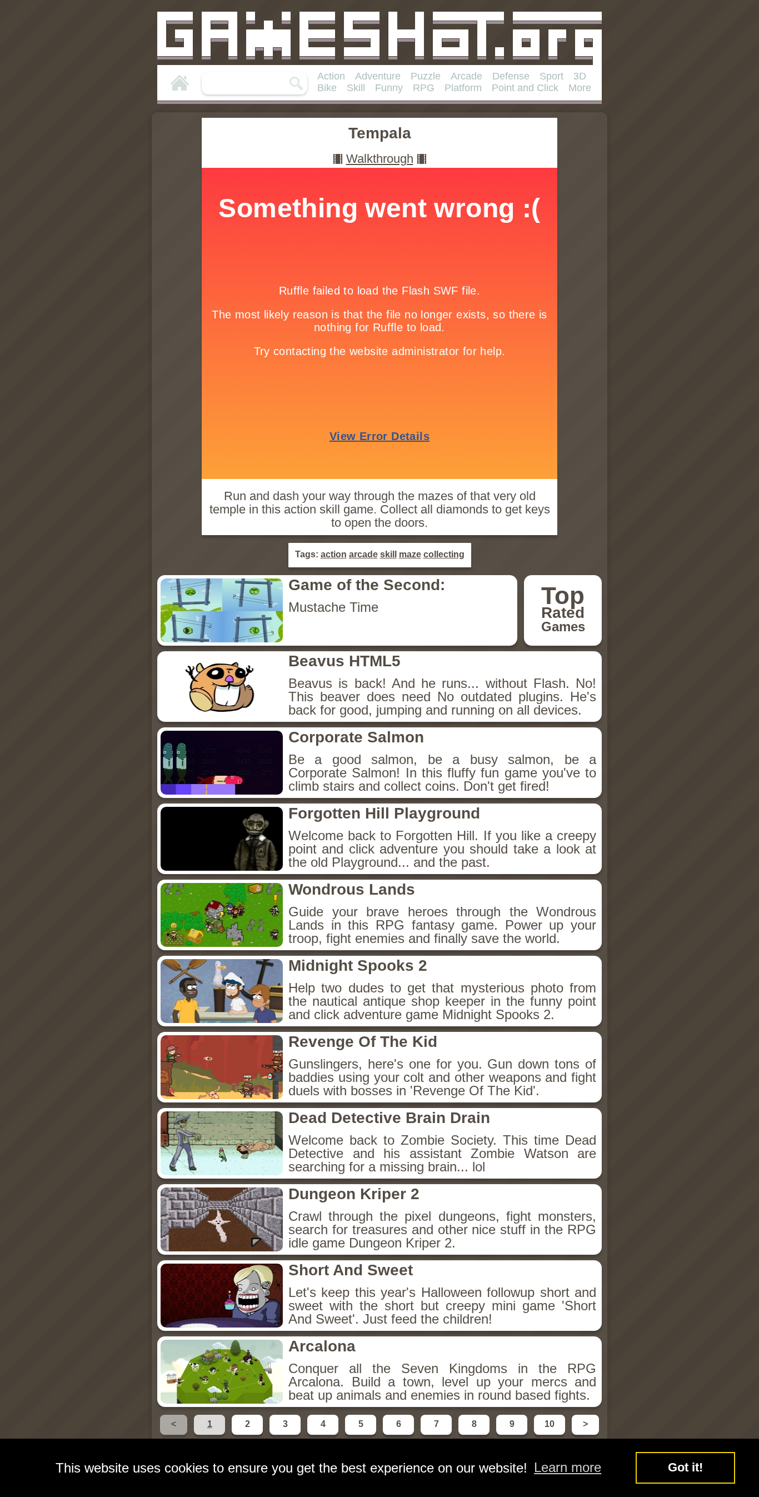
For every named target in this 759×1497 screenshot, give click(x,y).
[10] (551, 1434)
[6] (399, 1434)
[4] (324, 1434)
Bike (327, 87)
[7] (437, 1434)
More (579, 87)
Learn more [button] (567, 1467)
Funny (389, 87)
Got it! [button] (685, 1467)
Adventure (378, 76)
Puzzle (426, 76)
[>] (584, 1434)
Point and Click (525, 87)
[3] (286, 1434)
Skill (356, 87)
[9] (513, 1434)
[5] (362, 1434)
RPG (424, 87)
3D (579, 76)
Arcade (466, 76)
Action (331, 76)
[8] (475, 1434)
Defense (511, 76)
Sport (551, 76)
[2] (248, 1434)
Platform (463, 87)
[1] (210, 1434)
